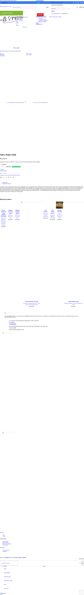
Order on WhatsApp (16, 166)
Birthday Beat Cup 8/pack (10, 212)
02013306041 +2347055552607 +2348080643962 (12, 323)
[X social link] (6, 177)
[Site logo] (5, 6)
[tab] (5, 182)
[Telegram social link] (13, 177)
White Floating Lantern (73, 301)
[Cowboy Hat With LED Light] (31, 251)
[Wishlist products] (77, 7)
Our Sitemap (5, 545)
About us (41, 18)
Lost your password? (55, 13)
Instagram (5, 551)
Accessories (52, 215)
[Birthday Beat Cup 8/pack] (10, 205)
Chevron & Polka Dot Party (3, 219)
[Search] (47, 7)
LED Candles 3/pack (52, 212)
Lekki (4, 536)
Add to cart (8, 166)
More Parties (5, 51)
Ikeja (4, 535)
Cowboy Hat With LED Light (31, 301)
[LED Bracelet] (45, 205)
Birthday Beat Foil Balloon (17, 212)
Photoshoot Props (34, 304)
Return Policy (5, 542)
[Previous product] (1, 52)
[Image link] (12, 313)
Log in (53, 11)
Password (53, 8)
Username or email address (57, 5)
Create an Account (58, 2)
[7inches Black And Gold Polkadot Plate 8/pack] (3, 205)
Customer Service (42, 19)
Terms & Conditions (7, 543)
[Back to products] (25, 102)
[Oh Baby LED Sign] (59, 205)
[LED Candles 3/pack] (52, 205)
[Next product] (27, 52)
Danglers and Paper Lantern (70, 303)
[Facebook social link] (4, 177)
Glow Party (10, 51)
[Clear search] (45, 7)
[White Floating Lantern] (73, 251)
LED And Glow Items (15, 175)
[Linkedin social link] (11, 177)
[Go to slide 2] (4, 309)
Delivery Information (43, 20)
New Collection (6, 550)
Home (1, 51)
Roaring (3, 225)
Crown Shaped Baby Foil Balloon (13, 102)
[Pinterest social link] (8, 177)
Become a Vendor (42, 21)
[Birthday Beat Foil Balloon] (17, 205)
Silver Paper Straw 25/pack (38, 102)
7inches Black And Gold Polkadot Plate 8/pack (3, 213)
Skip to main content (12, 0)
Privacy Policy (6, 541)
